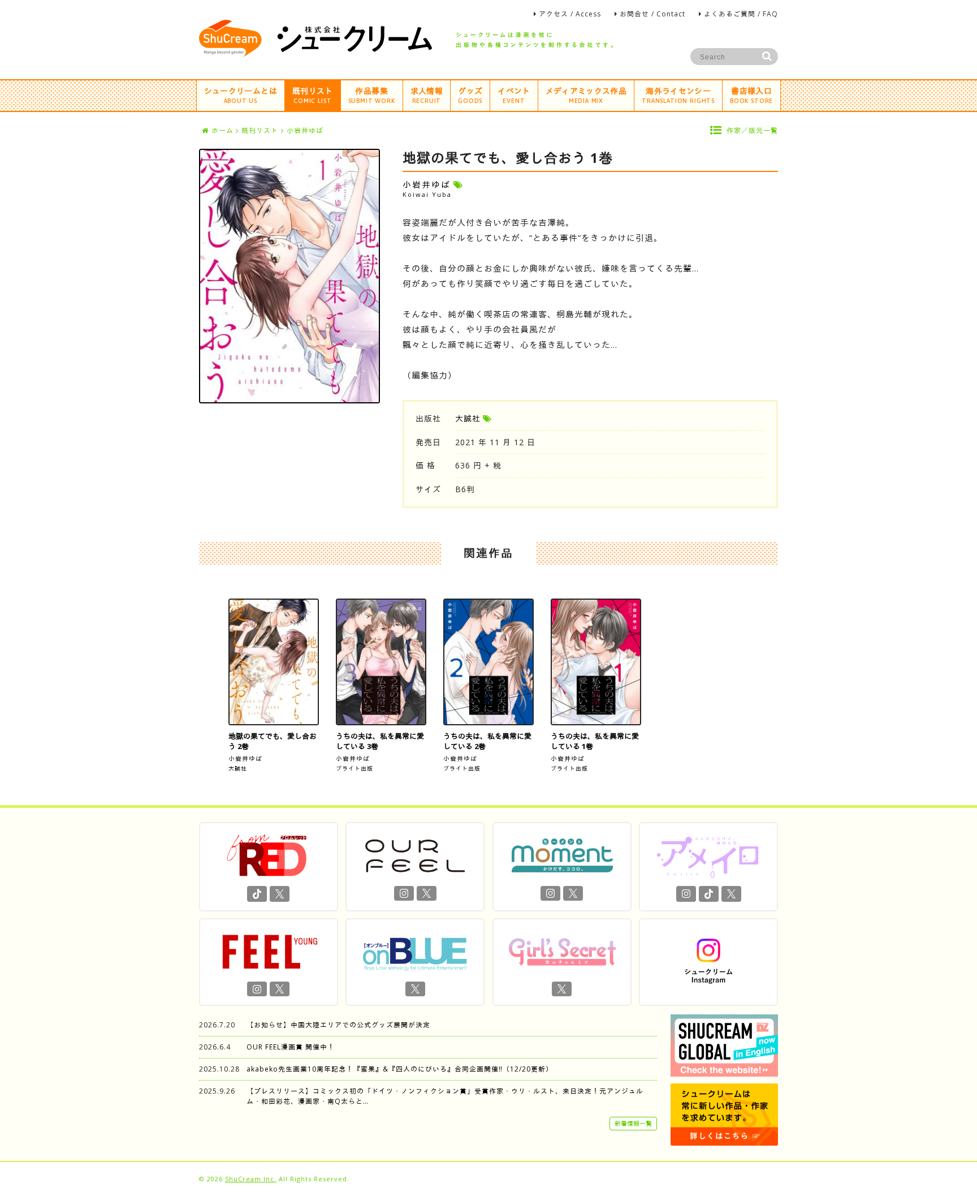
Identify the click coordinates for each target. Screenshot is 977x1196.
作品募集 (371, 94)
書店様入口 (751, 94)
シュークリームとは (240, 94)
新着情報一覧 (633, 1123)
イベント (514, 94)
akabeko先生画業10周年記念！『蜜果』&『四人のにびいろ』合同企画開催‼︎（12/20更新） (400, 1069)
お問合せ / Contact (652, 14)
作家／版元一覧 (752, 130)
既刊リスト (312, 94)
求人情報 (426, 94)
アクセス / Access (570, 14)
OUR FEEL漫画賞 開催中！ (291, 1047)
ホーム (222, 130)
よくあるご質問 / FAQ (741, 14)
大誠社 (468, 418)
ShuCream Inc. (250, 1179)
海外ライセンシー (678, 94)
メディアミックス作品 (586, 94)
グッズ (470, 94)
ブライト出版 (354, 768)
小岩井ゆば (245, 758)
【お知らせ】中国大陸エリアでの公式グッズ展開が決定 (338, 1025)
